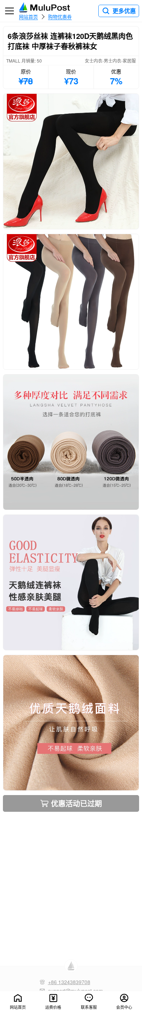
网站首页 (28, 16)
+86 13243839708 (69, 982)
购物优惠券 (60, 16)
